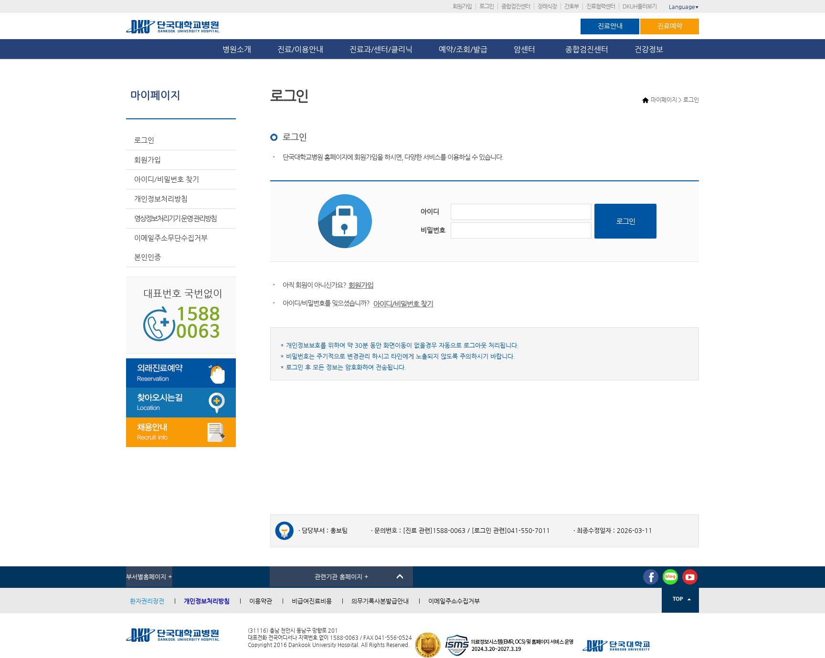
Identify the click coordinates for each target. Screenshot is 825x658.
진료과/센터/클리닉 (380, 49)
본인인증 (147, 257)
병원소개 (236, 49)
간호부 (571, 6)
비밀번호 (433, 230)
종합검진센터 (515, 6)
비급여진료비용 (312, 601)
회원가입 (462, 6)
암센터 (526, 49)
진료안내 (610, 26)
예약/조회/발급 (463, 49)
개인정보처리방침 (161, 199)
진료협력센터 (600, 6)
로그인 (486, 6)
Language (684, 6)
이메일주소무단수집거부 (171, 238)
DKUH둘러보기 (639, 6)
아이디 (430, 211)
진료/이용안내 (300, 49)
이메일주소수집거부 (454, 601)
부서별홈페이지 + (149, 576)
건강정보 (649, 49)
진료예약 (669, 26)
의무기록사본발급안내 (380, 601)
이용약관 (260, 601)
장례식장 (547, 6)
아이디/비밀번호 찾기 (166, 179)
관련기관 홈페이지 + (342, 576)
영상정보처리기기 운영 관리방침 (175, 218)
